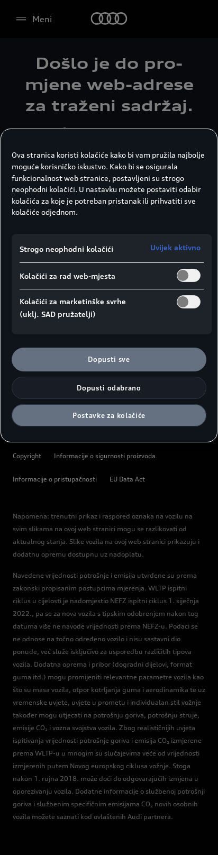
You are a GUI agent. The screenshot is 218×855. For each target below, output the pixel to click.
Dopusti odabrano (109, 388)
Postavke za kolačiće (109, 415)
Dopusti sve (109, 359)
